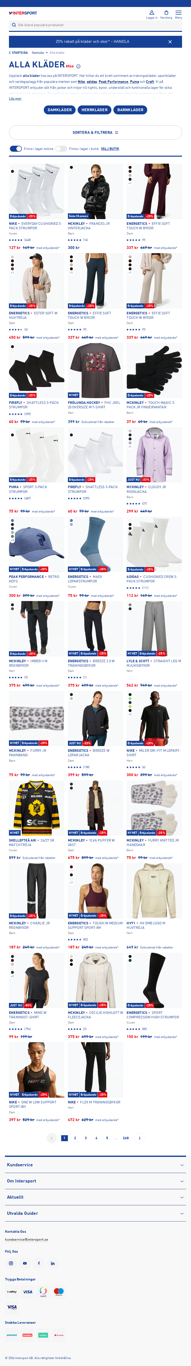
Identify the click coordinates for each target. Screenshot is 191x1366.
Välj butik (110, 149)
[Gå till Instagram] (12, 1263)
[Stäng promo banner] (170, 42)
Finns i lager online (38, 149)
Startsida (20, 52)
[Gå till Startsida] (23, 12)
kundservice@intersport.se (26, 1239)
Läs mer (15, 98)
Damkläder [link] (60, 110)
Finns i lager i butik (84, 149)
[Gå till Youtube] (26, 1263)
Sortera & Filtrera (93, 132)
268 (126, 1138)
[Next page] (139, 1138)
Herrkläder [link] (94, 110)
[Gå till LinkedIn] (54, 1263)
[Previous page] (51, 1138)
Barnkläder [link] (130, 110)
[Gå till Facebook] (40, 1263)
